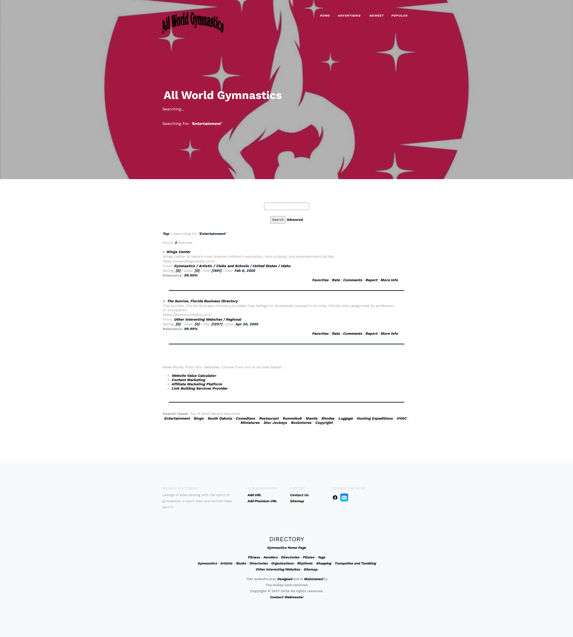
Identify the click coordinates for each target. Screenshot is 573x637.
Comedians (245, 418)
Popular (399, 15)
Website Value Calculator (193, 375)
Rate (336, 280)
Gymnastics (207, 563)
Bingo (199, 418)
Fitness (254, 557)
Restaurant (269, 418)
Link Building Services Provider (199, 388)
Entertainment (177, 418)
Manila (311, 418)
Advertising (349, 15)
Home (325, 15)
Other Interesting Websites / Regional (207, 319)
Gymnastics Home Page (286, 548)
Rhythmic (305, 563)
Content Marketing (188, 380)
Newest (376, 15)
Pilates (308, 557)
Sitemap (310, 569)
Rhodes (327, 418)
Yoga (321, 557)
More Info (389, 280)
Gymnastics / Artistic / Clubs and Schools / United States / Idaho (232, 266)
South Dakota (219, 418)
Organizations (282, 563)
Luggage (345, 418)
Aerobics (270, 557)
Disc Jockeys (275, 422)
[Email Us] (344, 497)
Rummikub (292, 418)
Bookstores (301, 422)
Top (165, 234)
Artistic (226, 563)
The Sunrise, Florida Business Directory (202, 301)
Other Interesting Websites (278, 569)
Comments (352, 280)
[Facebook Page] (335, 497)
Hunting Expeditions (375, 418)
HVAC (401, 418)
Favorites (320, 280)
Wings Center (178, 252)
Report (371, 280)
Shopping (323, 563)
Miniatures (250, 422)
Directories (290, 557)
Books (241, 563)
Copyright (324, 422)
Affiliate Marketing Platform (196, 384)
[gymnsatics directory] (193, 22)
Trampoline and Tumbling (355, 563)
